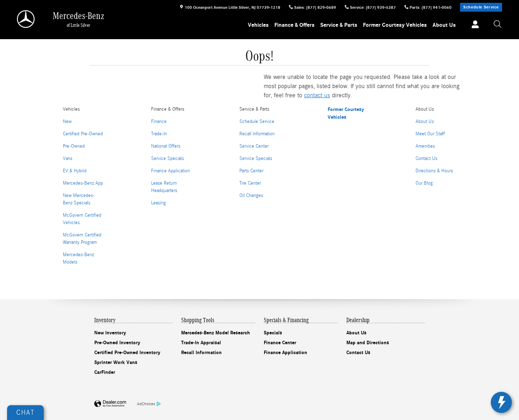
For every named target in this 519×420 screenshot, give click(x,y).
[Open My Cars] (473, 25)
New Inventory (110, 333)
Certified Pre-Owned (83, 134)
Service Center (254, 146)
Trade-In (159, 134)
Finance (159, 121)
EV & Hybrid (74, 171)
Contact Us (426, 158)
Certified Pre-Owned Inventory (127, 353)
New (67, 121)
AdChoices (146, 403)
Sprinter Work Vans (115, 362)
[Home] (26, 19)
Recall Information (257, 134)
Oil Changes (251, 195)
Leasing (158, 203)
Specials (273, 333)
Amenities (425, 146)
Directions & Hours (434, 171)
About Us (444, 25)
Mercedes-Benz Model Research (215, 333)
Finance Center (280, 343)
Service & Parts (338, 25)
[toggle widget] (501, 402)
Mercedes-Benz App (83, 183)
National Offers (165, 146)
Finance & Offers (294, 25)
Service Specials (167, 158)
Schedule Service (481, 7)
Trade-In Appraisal (201, 343)
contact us (317, 95)
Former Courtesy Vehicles (395, 25)
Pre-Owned (74, 146)
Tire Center (250, 183)
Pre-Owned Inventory (117, 343)
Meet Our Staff (430, 134)
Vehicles (258, 25)
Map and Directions (367, 343)
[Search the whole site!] (498, 24)
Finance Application (170, 171)
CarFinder (104, 372)
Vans (67, 158)
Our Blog (424, 183)
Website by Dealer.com (110, 404)
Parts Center (251, 171)
